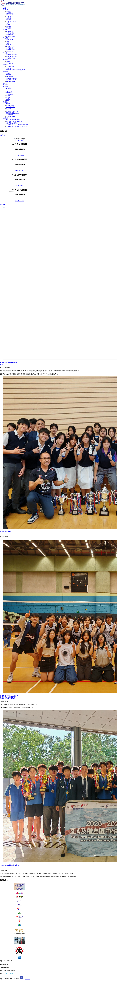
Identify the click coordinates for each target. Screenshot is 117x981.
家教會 (8, 73)
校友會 (5, 83)
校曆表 (8, 24)
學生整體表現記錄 (11, 79)
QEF (7, 100)
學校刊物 (5, 64)
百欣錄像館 (9, 63)
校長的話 (8, 18)
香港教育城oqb (10, 116)
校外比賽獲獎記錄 (11, 56)
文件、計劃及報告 (11, 21)
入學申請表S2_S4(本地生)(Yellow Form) (17, 124)
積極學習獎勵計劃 (11, 54)
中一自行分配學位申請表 (13, 119)
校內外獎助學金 (10, 36)
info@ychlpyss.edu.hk (9, 973)
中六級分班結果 (19, 201)
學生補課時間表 (10, 81)
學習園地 (5, 102)
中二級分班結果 (19, 155)
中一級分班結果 (19, 140)
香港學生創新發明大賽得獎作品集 (15, 69)
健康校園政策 (10, 51)
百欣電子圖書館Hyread (12, 113)
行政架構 (8, 19)
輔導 (7, 43)
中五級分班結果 (19, 185)
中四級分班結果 (19, 170)
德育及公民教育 (10, 46)
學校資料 (5, 9)
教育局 (8, 97)
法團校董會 (9, 16)
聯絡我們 (8, 28)
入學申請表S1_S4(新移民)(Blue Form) (16, 126)
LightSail (8, 108)
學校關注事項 (10, 14)
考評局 (8, 99)
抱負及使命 (9, 13)
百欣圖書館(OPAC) (11, 114)
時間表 (8, 103)
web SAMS (9, 91)
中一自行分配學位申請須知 (14, 121)
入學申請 (5, 118)
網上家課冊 (9, 76)
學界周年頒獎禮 (5, 532)
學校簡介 (8, 11)
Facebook (27, 979)
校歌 (7, 23)
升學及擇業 (9, 48)
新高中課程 (9, 34)
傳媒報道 (8, 68)
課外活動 (8, 44)
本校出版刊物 (10, 66)
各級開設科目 (10, 33)
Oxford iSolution (10, 107)
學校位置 (8, 26)
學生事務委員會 (10, 49)
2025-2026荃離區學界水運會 (9, 865)
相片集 (8, 61)
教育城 (8, 95)
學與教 (5, 29)
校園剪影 (5, 59)
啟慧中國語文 (10, 105)
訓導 (7, 41)
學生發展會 (9, 39)
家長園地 (5, 71)
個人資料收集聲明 (11, 123)
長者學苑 (5, 85)
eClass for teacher (10, 89)
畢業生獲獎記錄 (10, 58)
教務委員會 (9, 31)
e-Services (9, 92)
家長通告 (8, 74)
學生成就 (5, 53)
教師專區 (8, 88)
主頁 (4, 8)
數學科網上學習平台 (12, 111)
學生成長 (5, 38)
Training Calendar (10, 94)
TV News (8, 109)
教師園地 (5, 86)
